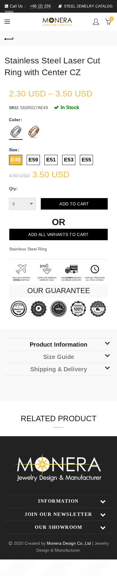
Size (13, 149)
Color (14, 119)
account (96, 21)
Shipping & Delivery (58, 369)
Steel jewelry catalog (88, 6)
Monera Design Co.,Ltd (69, 543)
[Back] (9, 38)
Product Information (58, 344)
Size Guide (58, 357)
